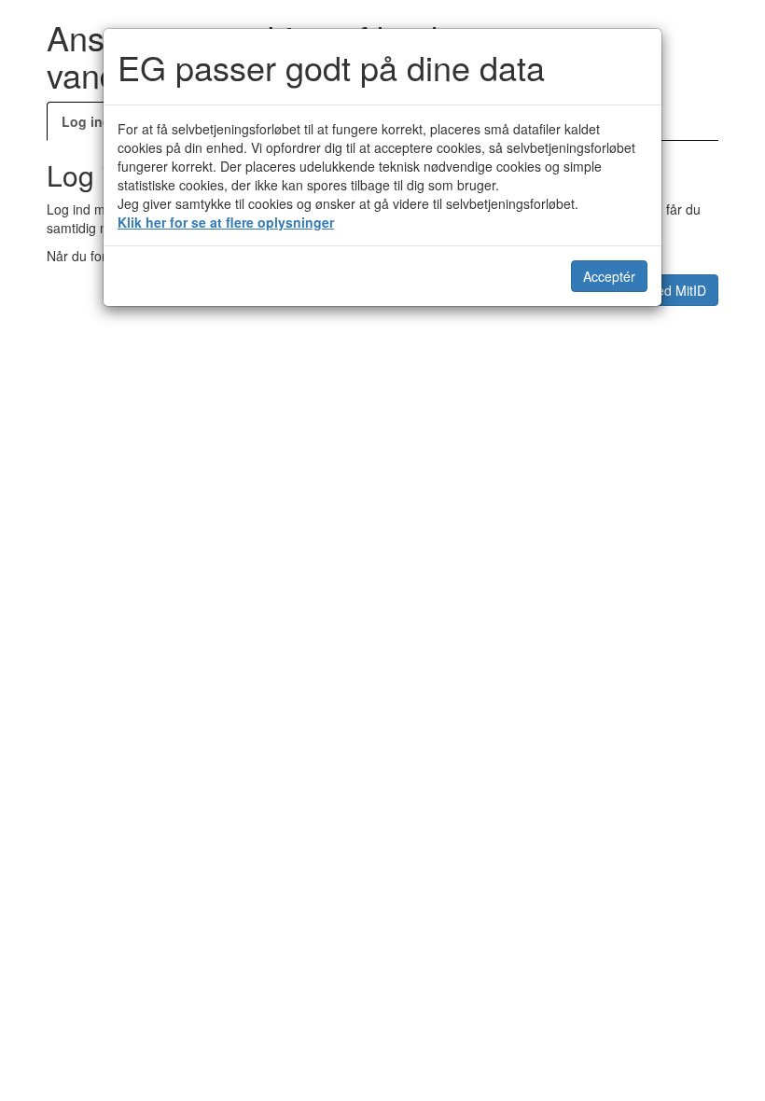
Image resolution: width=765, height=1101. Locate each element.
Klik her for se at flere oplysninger (226, 222)
